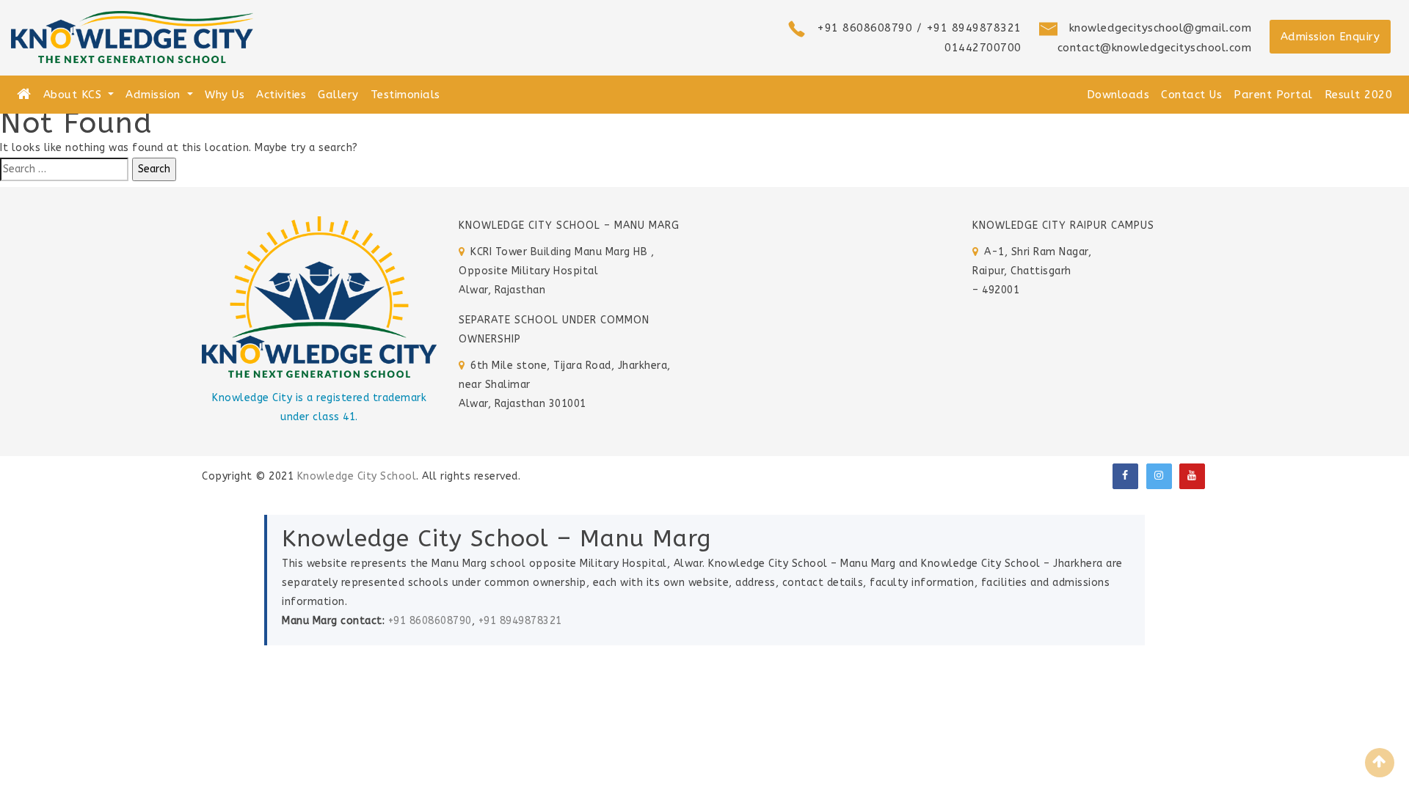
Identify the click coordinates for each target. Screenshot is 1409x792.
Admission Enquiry (1330, 36)
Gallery (338, 94)
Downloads (1118, 94)
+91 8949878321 (520, 621)
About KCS (74, 94)
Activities (281, 94)
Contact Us (1191, 94)
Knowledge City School (357, 476)
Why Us (224, 94)
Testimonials (405, 94)
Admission (154, 94)
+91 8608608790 (430, 621)
